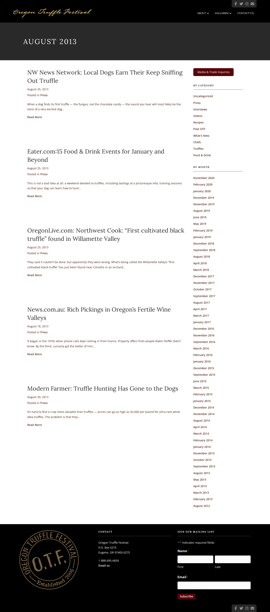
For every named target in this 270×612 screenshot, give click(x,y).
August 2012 (201, 506)
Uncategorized (203, 96)
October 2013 (202, 460)
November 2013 (203, 453)
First (180, 567)
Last (217, 567)
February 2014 (202, 440)
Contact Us (245, 13)
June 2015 (199, 381)
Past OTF (199, 129)
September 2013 (204, 466)
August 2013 (201, 473)
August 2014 (201, 420)
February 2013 (202, 499)
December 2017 (203, 276)
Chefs (197, 142)
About (201, 13)
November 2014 (203, 414)
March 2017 (201, 315)
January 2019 (202, 237)
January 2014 (202, 447)
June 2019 (199, 217)
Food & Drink (202, 155)
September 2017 (204, 296)
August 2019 (201, 211)
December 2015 (203, 368)
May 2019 (199, 224)
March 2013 (201, 492)
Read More (34, 117)
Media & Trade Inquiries (213, 72)
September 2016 (204, 342)
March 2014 (201, 433)
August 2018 (201, 256)
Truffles (198, 149)
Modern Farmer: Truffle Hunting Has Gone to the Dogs (102, 388)
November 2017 (203, 283)
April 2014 (200, 427)
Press (44, 95)
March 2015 (201, 388)
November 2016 (203, 335)
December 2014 (203, 407)
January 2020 (202, 191)
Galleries (221, 13)
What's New (201, 135)
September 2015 (204, 375)
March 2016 (201, 348)
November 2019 (203, 204)
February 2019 (202, 230)
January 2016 (202, 361)
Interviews (200, 109)
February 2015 (202, 394)
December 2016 (203, 328)
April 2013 (200, 486)
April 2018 (200, 263)
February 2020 (202, 184)
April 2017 (200, 309)
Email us (104, 565)
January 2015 (202, 401)
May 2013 (199, 479)
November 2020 (203, 178)
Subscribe (186, 596)
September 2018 (204, 250)
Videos (197, 116)
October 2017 (202, 289)
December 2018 (203, 243)
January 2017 (202, 322)
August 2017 (201, 302)
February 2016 (202, 355)
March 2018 (201, 270)
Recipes (198, 122)
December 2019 (203, 198)
